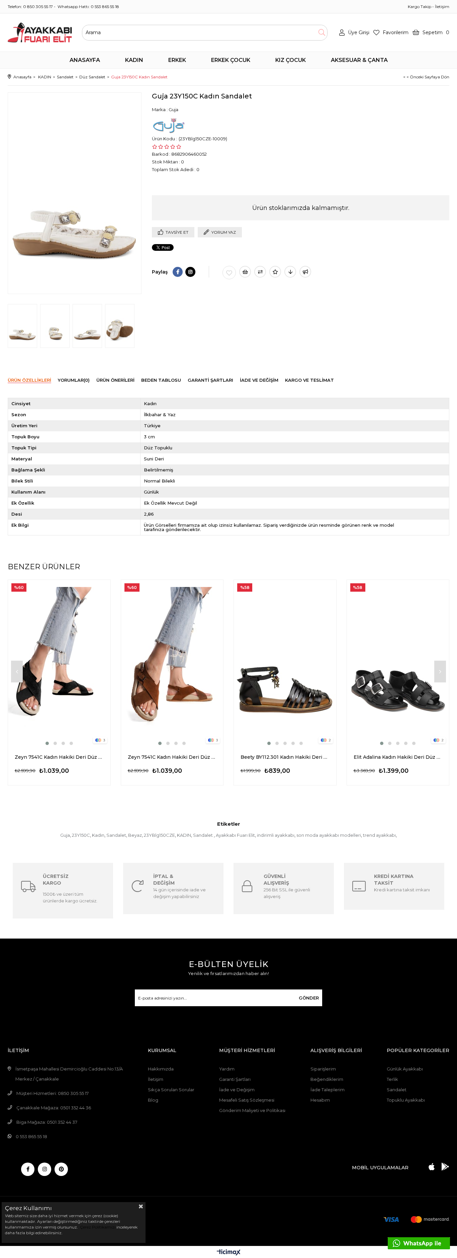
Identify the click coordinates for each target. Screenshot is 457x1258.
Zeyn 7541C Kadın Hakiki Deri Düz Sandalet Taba (172, 757)
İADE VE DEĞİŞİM (259, 380)
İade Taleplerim (327, 1089)
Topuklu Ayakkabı (406, 1100)
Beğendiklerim (326, 1079)
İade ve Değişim (237, 1089)
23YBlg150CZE (159, 835)
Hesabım (320, 1100)
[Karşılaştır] (260, 272)
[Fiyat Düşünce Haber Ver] (290, 272)
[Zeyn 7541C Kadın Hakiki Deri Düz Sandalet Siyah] (59, 663)
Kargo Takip (419, 6)
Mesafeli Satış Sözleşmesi (246, 1100)
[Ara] (321, 32)
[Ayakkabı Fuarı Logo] (40, 32)
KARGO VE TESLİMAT (309, 380)
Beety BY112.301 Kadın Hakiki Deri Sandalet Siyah (285, 757)
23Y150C (81, 835)
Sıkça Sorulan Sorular (171, 1089)
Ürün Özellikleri (29, 380)
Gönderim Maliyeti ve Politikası (252, 1110)
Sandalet (116, 835)
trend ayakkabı (379, 835)
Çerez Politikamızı (97, 1227)
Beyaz (135, 835)
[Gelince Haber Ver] (305, 272)
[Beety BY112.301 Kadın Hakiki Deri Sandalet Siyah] (285, 663)
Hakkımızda (161, 1068)
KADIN (184, 835)
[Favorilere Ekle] (229, 272)
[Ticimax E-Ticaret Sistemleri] (229, 1252)
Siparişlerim (323, 1068)
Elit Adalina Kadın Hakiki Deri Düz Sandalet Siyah (398, 757)
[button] (47, 743)
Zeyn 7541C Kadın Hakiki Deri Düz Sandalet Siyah (59, 757)
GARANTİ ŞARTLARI (210, 380)
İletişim (442, 6)
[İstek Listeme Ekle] (245, 272)
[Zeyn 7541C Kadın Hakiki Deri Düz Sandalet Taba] (172, 663)
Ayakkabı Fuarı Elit (235, 835)
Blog (153, 1100)
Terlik (392, 1079)
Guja (65, 835)
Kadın (98, 835)
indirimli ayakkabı (275, 835)
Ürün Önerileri (115, 380)
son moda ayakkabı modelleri (328, 835)
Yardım (227, 1068)
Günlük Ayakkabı (405, 1068)
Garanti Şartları (235, 1079)
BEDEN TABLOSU (161, 380)
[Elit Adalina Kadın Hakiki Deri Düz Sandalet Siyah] (398, 663)
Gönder (309, 998)
